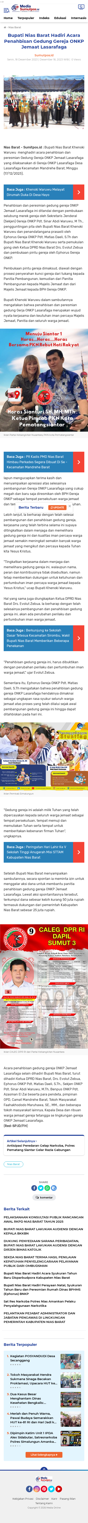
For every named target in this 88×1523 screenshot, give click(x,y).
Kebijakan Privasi (22, 1498)
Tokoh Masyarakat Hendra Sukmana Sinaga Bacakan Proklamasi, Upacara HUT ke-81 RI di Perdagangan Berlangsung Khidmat (33, 1379)
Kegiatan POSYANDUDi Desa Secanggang (32, 1358)
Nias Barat (13, 1164)
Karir (54, 1498)
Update (58, 507)
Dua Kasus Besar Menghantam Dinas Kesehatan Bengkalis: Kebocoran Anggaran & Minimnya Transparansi (28, 1398)
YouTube (61, 1494)
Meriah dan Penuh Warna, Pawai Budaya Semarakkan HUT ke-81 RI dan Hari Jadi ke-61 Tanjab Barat (33, 1418)
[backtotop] (44, 1470)
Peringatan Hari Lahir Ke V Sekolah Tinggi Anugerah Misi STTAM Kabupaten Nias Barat (36, 852)
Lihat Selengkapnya (43, 1454)
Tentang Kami (44, 1503)
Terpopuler (26, 18)
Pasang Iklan (68, 1498)
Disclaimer (42, 1498)
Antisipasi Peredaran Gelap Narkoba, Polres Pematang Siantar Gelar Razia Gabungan (41, 1148)
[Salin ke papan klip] (54, 1188)
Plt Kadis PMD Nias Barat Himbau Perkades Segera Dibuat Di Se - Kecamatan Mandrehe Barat (37, 462)
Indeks (44, 18)
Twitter (53, 1494)
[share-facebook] (34, 1188)
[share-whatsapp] (47, 1188)
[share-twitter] (41, 1188)
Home (8, 18)
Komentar (46, 1197)
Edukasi (60, 18)
